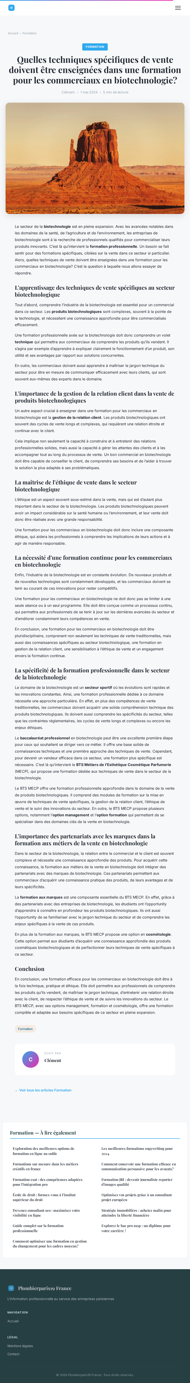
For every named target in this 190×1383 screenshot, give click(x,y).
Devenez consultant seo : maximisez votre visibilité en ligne (46, 1213)
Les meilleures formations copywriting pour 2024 (137, 1151)
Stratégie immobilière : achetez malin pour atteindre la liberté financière (136, 1213)
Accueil (13, 33)
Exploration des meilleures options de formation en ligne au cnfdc (43, 1151)
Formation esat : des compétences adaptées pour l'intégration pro (47, 1182)
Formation (29, 33)
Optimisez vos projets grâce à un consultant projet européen (136, 1197)
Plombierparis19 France (44, 1288)
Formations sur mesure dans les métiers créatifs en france (45, 1166)
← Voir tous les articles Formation (43, 1090)
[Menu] (178, 8)
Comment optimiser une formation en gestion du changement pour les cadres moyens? (50, 1243)
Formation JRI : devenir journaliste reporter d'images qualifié (136, 1182)
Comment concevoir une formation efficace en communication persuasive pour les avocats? (138, 1166)
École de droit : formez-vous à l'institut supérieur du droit (44, 1197)
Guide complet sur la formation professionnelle (38, 1228)
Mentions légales (20, 1346)
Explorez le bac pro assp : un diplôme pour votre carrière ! (136, 1228)
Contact (13, 1354)
